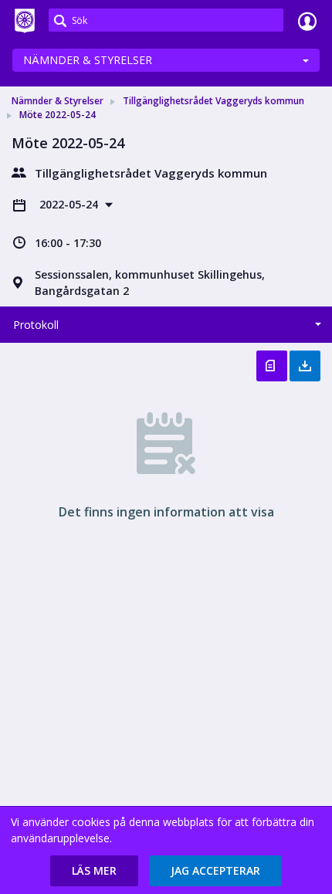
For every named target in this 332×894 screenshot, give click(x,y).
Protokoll (36, 324)
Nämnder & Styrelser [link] (57, 100)
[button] (94, 870)
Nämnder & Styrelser (87, 59)
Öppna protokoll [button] (271, 365)
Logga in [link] (307, 20)
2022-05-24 (70, 204)
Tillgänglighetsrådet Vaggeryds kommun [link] (213, 100)
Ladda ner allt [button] (305, 365)
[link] (24, 20)
